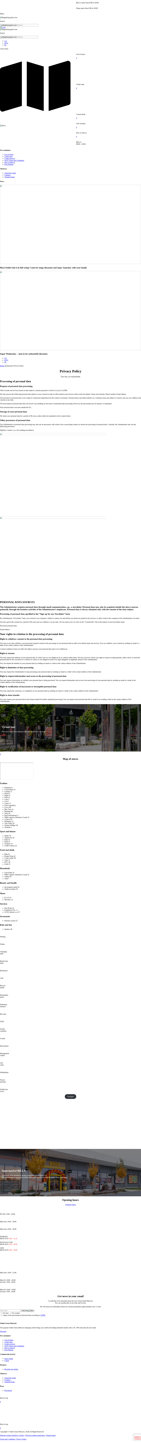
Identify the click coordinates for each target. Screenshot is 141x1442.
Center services (9, 1344)
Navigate (70, 1096)
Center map (8, 1342)
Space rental (8, 1359)
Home (2, 366)
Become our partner (11, 1369)
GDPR (42, 1315)
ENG (6, 43)
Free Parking (8, 1350)
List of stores (8, 1340)
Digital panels (51, 1435)
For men (6, 1313)
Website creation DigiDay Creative (12, 1435)
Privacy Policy (22, 1439)
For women (16, 1313)
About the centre (10, 1378)
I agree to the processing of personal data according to (24, 1315)
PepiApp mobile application (35, 1435)
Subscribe (25, 1310)
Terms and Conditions (7, 1439)
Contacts (7, 1380)
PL (5, 45)
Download (8, 1390)
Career (6, 1361)
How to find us (9, 1348)
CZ (5, 41)
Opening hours (70, 1205)
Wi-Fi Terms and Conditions (14, 1346)
